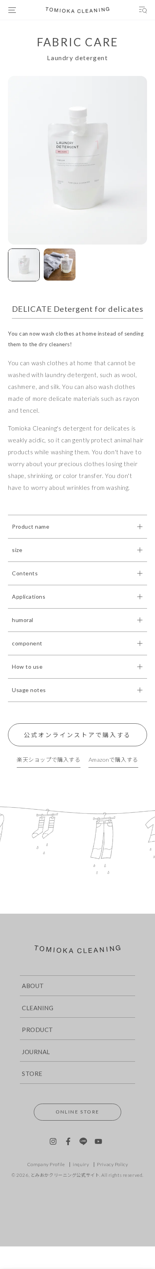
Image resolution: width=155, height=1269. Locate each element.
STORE (32, 1073)
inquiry (81, 1164)
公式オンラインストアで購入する (77, 734)
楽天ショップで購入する (48, 759)
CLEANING (38, 1007)
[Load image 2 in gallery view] (60, 264)
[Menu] (12, 10)
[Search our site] (143, 10)
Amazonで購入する (113, 759)
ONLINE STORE (78, 1112)
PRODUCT (37, 1029)
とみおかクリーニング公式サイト (65, 1175)
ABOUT (33, 985)
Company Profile (46, 1164)
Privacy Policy (112, 1164)
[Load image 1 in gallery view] (24, 264)
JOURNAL (36, 1051)
